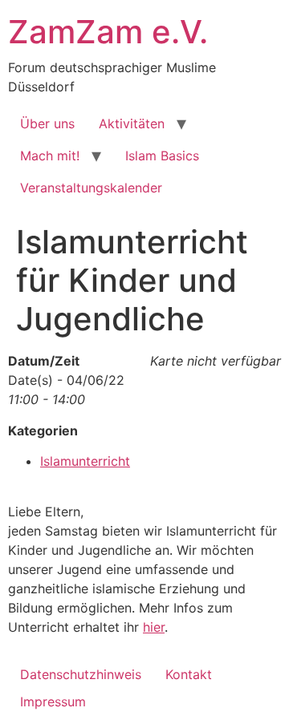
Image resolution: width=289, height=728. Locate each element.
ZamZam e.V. (108, 31)
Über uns (47, 123)
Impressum (53, 702)
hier (154, 627)
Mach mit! (49, 156)
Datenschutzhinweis (80, 674)
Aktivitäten (132, 123)
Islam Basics (162, 156)
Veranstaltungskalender (91, 188)
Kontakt (188, 674)
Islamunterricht (85, 461)
